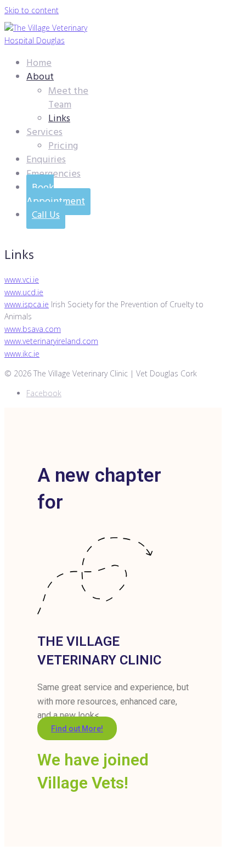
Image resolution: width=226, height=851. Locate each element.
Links (59, 119)
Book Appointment (55, 195)
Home (39, 63)
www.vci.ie (21, 279)
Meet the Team (68, 98)
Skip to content (31, 10)
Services (44, 132)
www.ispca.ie (26, 304)
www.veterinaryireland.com (51, 341)
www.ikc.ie (21, 353)
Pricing (63, 146)
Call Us (46, 215)
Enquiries (46, 160)
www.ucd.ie (23, 292)
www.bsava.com (32, 329)
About (40, 77)
